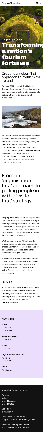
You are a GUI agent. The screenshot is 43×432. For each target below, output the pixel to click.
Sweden (5, 395)
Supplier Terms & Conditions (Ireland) (19, 419)
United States (8, 404)
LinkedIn (5, 409)
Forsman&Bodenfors (11, 3)
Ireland (5, 398)
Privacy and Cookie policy (13, 417)
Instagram (6, 412)
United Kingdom (9, 401)
